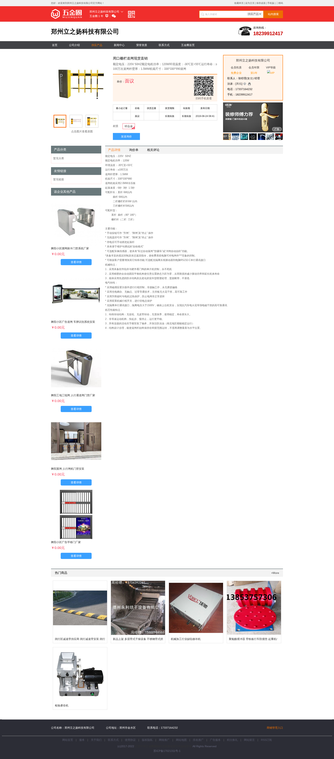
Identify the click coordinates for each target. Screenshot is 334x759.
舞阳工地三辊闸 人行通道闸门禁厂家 (73, 395)
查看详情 (76, 262)
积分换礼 (232, 739)
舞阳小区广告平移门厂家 (66, 542)
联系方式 (164, 45)
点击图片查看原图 (81, 131)
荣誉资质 (141, 45)
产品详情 (114, 150)
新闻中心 (119, 45)
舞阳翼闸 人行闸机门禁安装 (67, 468)
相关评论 (153, 150)
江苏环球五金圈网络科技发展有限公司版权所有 (163, 746)
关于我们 (96, 739)
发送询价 (126, 136)
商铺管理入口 (275, 727)
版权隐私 (147, 739)
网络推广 (164, 739)
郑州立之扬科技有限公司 (104, 11)
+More (275, 572)
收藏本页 (239, 3)
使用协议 (130, 739)
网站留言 (249, 739)
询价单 (133, 150)
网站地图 (181, 739)
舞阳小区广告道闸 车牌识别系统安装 (73, 321)
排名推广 (198, 739)
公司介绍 (74, 45)
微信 (114, 16)
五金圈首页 (188, 45)
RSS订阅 (266, 739)
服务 (82, 739)
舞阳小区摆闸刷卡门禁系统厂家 (70, 248)
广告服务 (215, 739)
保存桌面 (261, 3)
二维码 (279, 3)
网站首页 (67, 739)
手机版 (270, 3)
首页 (54, 45)
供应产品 (96, 45)
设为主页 (250, 3)
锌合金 (129, 126)
